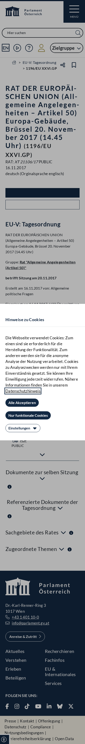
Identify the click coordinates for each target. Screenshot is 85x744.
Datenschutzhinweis (22, 391)
